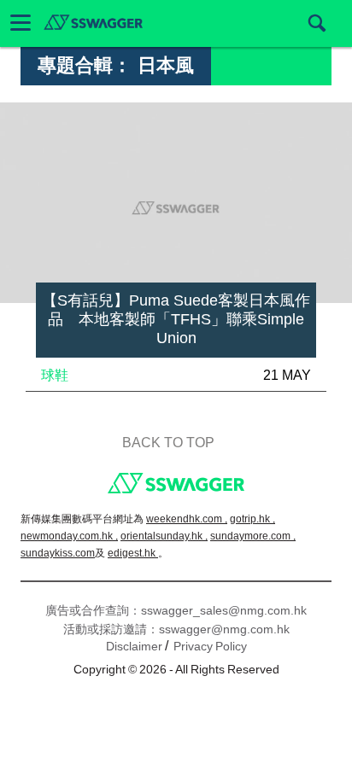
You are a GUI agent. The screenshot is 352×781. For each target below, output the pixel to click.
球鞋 (54, 375)
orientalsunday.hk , (164, 536)
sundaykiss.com (58, 553)
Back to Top (168, 442)
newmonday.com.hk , (69, 536)
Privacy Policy (210, 646)
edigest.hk (133, 553)
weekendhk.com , (186, 519)
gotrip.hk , (252, 519)
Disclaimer (134, 646)
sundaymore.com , (253, 536)
